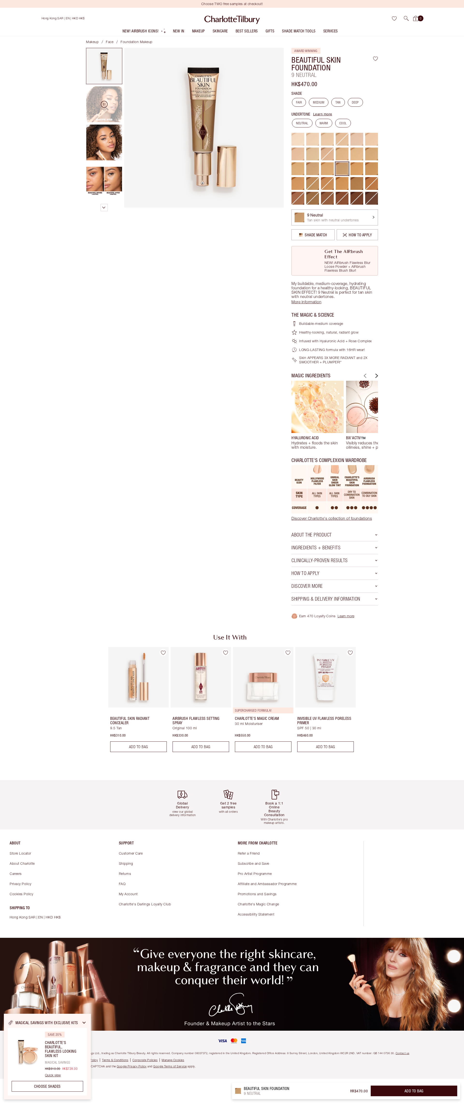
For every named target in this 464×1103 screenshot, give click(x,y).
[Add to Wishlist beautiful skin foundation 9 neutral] (375, 58)
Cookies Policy (21, 894)
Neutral (302, 123)
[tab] (104, 66)
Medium (318, 102)
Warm (323, 123)
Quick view (53, 1075)
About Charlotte (22, 863)
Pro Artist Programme (255, 874)
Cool (343, 123)
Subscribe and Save (253, 863)
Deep (355, 102)
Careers (16, 874)
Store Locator (20, 853)
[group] (317, 415)
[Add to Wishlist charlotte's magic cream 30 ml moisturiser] (287, 652)
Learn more (322, 114)
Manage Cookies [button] (173, 1060)
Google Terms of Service (170, 1066)
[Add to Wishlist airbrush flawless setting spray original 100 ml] (225, 652)
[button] (406, 18)
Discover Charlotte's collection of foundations (331, 518)
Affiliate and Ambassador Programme (267, 884)
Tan (338, 102)
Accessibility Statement (256, 914)
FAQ (122, 884)
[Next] (376, 376)
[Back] (364, 376)
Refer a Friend (249, 853)
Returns (125, 874)
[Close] (84, 1023)
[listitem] (144, 32)
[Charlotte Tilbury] (232, 18)
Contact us (402, 1053)
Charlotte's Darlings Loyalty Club (145, 904)
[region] (47, 1056)
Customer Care (131, 853)
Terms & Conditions (115, 1060)
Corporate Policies (145, 1060)
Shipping (126, 863)
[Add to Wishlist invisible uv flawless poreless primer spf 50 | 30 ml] (350, 652)
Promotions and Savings (257, 894)
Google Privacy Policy (132, 1066)
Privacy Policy (20, 884)
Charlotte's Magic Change (258, 904)
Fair (299, 102)
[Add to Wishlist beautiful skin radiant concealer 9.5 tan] (163, 652)
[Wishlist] (394, 18)
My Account (128, 894)
